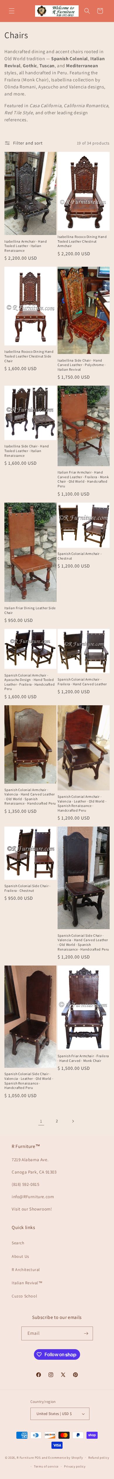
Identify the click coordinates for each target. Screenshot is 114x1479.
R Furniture (25, 1457)
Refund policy (98, 1458)
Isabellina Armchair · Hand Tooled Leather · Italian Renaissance (25, 246)
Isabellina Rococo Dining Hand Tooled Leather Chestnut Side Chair (28, 356)
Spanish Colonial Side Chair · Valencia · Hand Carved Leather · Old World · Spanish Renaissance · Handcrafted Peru (83, 942)
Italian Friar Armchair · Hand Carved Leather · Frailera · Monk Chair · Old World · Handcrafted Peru (83, 479)
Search (18, 1242)
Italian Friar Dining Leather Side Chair (30, 610)
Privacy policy (75, 1466)
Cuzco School (24, 1296)
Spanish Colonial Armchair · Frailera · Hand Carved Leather (82, 681)
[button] (11, 10)
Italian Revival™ (27, 1282)
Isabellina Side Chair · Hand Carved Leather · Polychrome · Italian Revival (82, 365)
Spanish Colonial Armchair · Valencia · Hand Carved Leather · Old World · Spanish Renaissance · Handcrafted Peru (30, 797)
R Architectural (26, 1269)
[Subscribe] (86, 1333)
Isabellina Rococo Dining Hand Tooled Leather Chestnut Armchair (82, 241)
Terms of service (46, 1466)
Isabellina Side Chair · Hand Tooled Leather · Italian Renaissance (26, 450)
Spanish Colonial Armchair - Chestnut (80, 555)
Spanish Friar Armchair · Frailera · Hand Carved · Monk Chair (83, 1058)
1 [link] (41, 1121)
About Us (20, 1256)
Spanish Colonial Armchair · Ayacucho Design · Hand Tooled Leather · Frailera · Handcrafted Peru (29, 682)
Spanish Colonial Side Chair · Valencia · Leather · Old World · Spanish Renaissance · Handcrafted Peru (28, 1081)
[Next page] (72, 1121)
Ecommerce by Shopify (65, 1457)
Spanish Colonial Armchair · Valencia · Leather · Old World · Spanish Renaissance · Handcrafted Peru (82, 803)
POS (38, 1457)
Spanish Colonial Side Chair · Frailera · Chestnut (27, 888)
